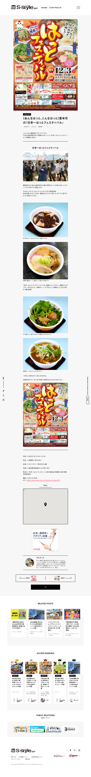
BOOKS (44, 8)
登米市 (40, 126)
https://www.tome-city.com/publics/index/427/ (43, 480)
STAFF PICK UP (55, 8)
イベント (34, 126)
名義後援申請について (37, 757)
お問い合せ (13, 757)
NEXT (63, 578)
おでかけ (26, 126)
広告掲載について (23, 757)
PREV (28, 578)
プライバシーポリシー (16, 759)
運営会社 (27, 759)
